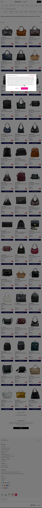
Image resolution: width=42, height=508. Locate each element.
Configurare (17, 88)
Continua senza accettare (32, 75)
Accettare (24, 88)
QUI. (24, 85)
